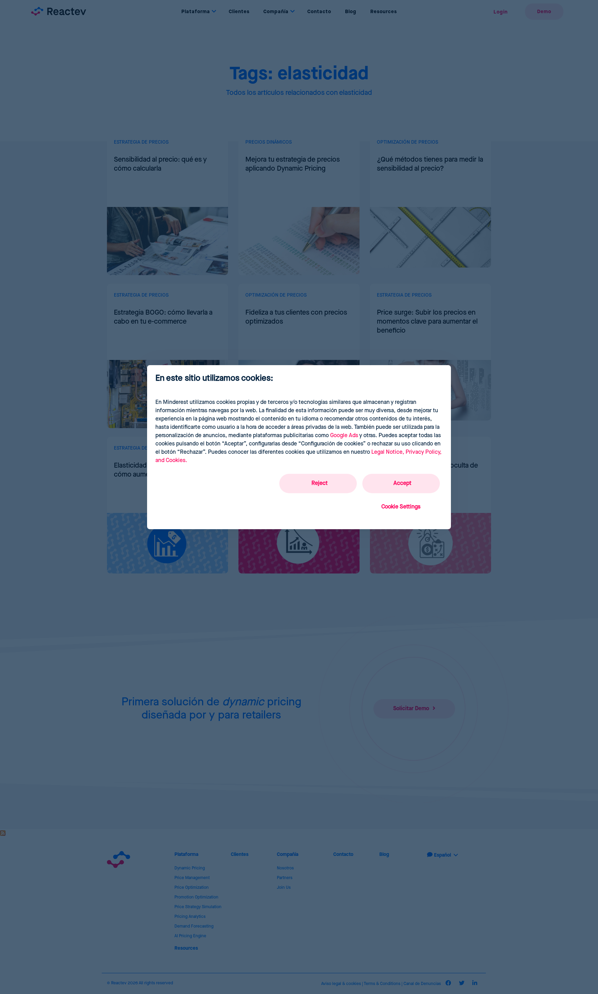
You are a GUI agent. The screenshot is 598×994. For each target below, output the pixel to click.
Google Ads (344, 435)
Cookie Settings (400, 507)
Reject (319, 483)
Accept (402, 483)
